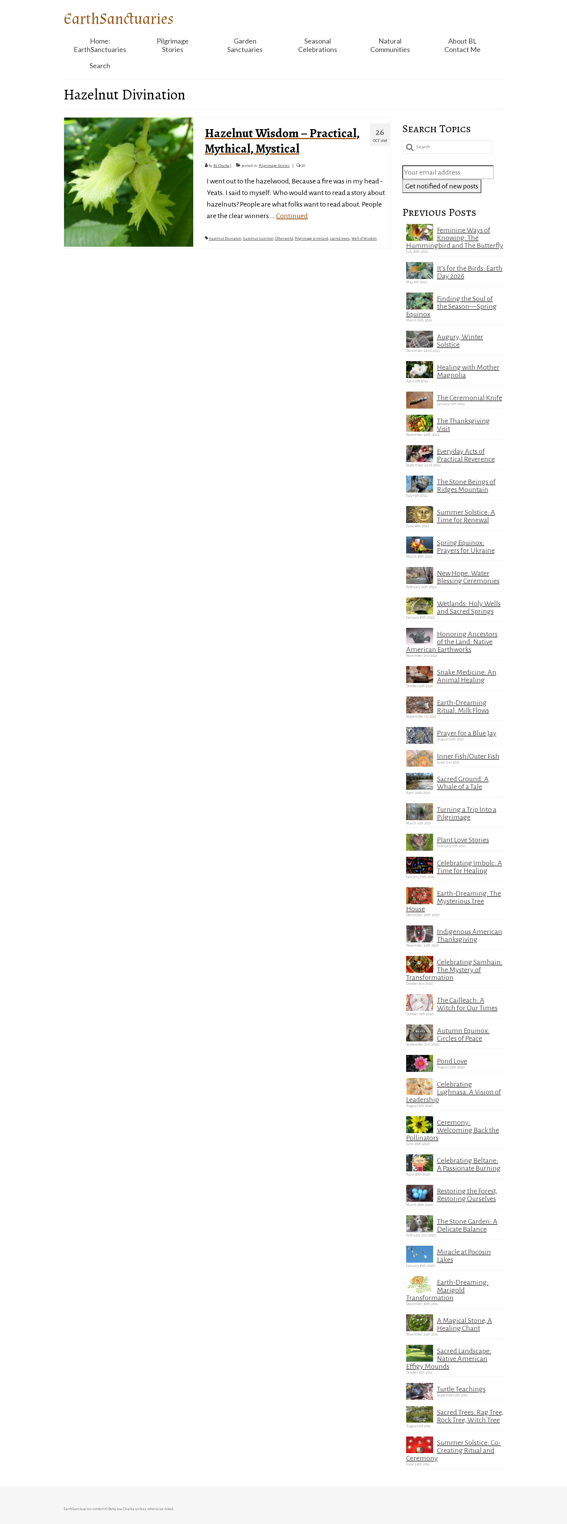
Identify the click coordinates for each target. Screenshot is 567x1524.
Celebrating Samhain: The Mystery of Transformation (454, 969)
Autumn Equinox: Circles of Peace (463, 1034)
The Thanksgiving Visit (463, 424)
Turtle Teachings (461, 1389)
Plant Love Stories (463, 840)
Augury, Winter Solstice (460, 340)
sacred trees (340, 239)
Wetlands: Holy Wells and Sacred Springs (469, 607)
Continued (292, 216)
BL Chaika (221, 165)
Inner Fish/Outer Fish (468, 756)
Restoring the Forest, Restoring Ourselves (467, 1195)
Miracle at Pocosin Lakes (464, 1255)
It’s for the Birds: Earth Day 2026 (470, 272)
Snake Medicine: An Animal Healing (466, 676)
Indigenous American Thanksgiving (469, 935)
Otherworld (284, 239)
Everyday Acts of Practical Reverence (466, 455)
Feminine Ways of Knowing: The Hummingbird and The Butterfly (454, 237)
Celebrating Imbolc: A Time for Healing (469, 867)
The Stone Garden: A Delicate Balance (467, 1225)
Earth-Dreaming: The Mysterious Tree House (453, 901)
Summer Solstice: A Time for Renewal (466, 516)
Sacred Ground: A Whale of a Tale (463, 783)
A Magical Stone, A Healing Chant (464, 1324)
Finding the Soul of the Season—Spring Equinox (451, 306)
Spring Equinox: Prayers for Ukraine (466, 546)
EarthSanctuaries (119, 19)
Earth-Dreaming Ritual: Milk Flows (463, 706)
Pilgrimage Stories (274, 165)
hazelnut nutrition (258, 239)
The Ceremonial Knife (469, 398)
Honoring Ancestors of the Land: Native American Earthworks (452, 641)
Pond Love (452, 1061)
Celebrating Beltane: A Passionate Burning (469, 1164)
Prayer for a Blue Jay (466, 733)
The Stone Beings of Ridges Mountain (466, 485)
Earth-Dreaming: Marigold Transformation (447, 1290)
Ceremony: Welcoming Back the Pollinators (452, 1130)
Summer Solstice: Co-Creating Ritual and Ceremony (453, 1450)
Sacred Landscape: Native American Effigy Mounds (448, 1358)
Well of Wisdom (364, 239)
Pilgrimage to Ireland (311, 239)
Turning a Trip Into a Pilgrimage (466, 813)
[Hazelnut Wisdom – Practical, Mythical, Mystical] (128, 181)
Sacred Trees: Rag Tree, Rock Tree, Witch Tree (470, 1416)
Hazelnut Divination (225, 239)
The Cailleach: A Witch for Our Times (467, 1004)
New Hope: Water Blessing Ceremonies (468, 577)
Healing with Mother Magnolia (468, 371)
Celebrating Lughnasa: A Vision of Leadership (453, 1091)
